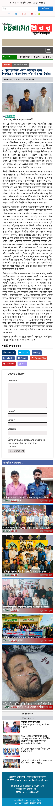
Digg (38, 352)
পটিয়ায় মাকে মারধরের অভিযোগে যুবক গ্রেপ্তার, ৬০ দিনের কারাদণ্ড (25, 499)
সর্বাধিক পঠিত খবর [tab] (27, 718)
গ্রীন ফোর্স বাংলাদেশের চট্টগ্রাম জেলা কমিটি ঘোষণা (36, 750)
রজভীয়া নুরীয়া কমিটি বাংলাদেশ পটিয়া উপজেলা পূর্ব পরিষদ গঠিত (26, 609)
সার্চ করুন (45, 8)
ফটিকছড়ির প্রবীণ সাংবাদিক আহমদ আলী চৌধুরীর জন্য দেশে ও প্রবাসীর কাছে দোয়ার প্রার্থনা (27, 705)
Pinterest (9, 363)
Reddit (23, 358)
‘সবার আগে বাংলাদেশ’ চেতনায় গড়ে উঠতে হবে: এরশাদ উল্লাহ (26, 529)
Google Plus (40, 358)
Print (23, 363)
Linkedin (9, 358)
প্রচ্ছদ (8, 64)
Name (11, 411)
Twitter (24, 352)
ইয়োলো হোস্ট (35, 803)
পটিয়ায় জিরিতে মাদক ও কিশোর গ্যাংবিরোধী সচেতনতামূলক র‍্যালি (24, 639)
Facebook (9, 352)
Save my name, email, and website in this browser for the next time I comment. (26, 443)
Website (12, 429)
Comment (13, 380)
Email (11, 420)
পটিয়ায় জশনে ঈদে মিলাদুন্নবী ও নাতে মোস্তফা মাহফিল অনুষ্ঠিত (25, 573)
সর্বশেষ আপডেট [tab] (27, 714)
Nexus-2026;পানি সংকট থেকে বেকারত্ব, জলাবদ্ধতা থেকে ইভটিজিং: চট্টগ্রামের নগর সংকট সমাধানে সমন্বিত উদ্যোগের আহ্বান (36, 740)
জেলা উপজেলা (21, 64)
